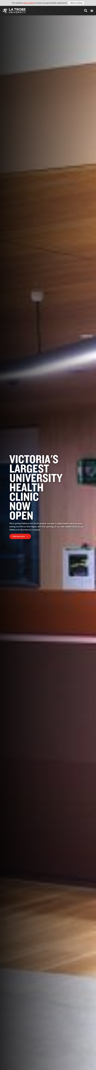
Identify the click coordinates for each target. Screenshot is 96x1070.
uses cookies (28, 3)
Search (85, 10)
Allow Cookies (76, 3)
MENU (92, 11)
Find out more (18, 536)
